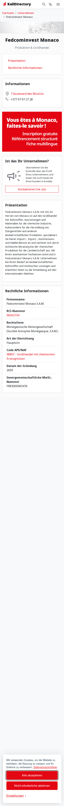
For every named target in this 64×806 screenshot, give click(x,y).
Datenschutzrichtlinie (45, 767)
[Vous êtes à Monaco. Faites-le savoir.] (32, 131)
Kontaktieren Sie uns (32, 189)
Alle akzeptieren (32, 775)
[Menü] (50, 4)
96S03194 (13, 315)
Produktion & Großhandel (32, 48)
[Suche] (44, 4)
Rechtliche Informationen (25, 68)
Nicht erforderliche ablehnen (32, 786)
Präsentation (16, 61)
